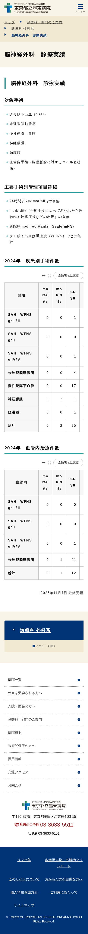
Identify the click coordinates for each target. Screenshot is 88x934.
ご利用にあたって (64, 892)
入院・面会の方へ (21, 706)
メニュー (80, 11)
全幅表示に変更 (68, 275)
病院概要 (15, 732)
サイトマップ (24, 905)
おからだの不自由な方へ (64, 879)
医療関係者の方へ (21, 745)
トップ (9, 22)
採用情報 (15, 759)
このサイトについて (24, 879)
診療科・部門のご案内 (45, 22)
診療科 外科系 (23, 28)
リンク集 (24, 860)
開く (79, 679)
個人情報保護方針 (24, 892)
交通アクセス (18, 772)
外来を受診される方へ (25, 693)
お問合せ (15, 785)
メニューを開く (46, 645)
